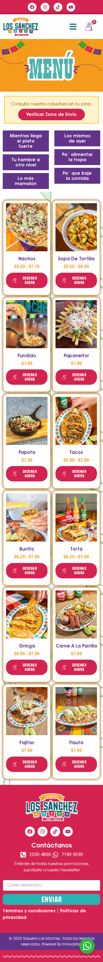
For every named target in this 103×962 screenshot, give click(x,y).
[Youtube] (70, 7)
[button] (73, 26)
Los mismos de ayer (77, 138)
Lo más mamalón (26, 181)
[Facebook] (32, 7)
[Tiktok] (58, 7)
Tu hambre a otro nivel (26, 162)
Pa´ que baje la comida (77, 176)
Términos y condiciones (29, 910)
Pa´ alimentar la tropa (77, 157)
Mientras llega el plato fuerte (26, 141)
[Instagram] (45, 7)
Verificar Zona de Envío (51, 114)
